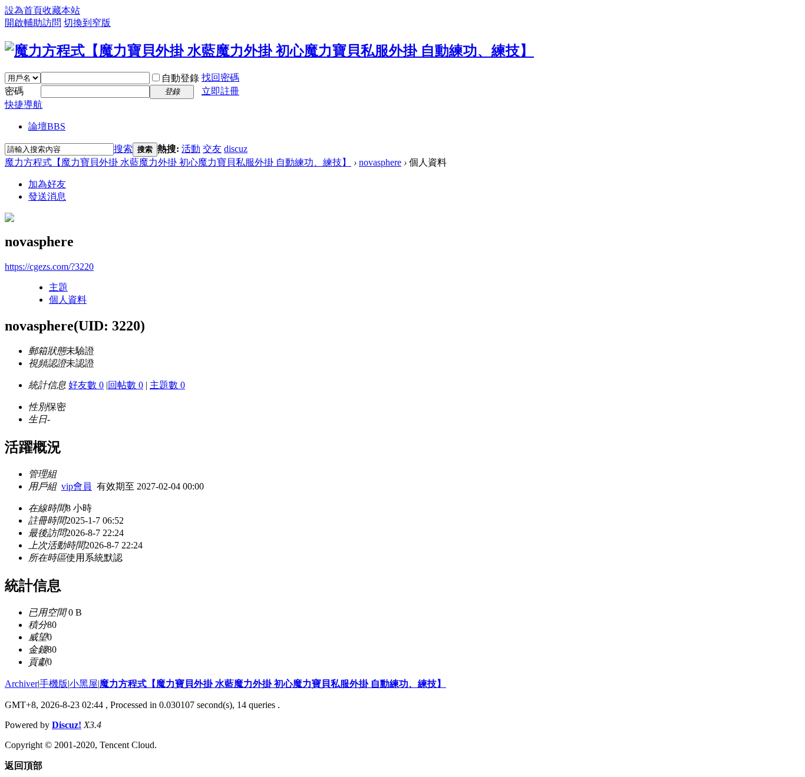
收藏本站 (61, 10)
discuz (236, 149)
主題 (58, 287)
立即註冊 (220, 91)
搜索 (123, 149)
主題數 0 (167, 385)
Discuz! (66, 725)
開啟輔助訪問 (33, 23)
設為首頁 (23, 10)
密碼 (14, 91)
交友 (212, 149)
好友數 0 (86, 385)
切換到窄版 (87, 23)
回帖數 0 (125, 385)
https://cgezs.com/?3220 (49, 267)
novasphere (380, 162)
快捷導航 (23, 105)
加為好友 (47, 184)
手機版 (53, 684)
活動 (191, 149)
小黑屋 (84, 684)
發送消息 (47, 196)
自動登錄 (180, 78)
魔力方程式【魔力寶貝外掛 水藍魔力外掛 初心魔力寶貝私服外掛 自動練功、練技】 (178, 162)
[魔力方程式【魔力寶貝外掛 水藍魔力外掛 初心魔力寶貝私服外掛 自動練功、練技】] (269, 50)
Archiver (21, 684)
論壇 (46, 126)
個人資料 (68, 300)
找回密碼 (220, 77)
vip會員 (76, 486)
